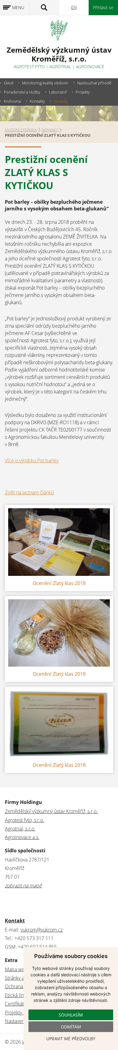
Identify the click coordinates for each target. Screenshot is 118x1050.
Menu (18, 7)
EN (74, 7)
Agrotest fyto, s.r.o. (24, 820)
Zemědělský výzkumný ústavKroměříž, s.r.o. (59, 54)
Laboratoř (58, 92)
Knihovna (12, 101)
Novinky (61, 101)
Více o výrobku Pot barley (32, 460)
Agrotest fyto (29, 66)
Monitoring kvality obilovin (45, 83)
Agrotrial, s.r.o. (20, 828)
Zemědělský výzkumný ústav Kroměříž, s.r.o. (51, 811)
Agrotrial (60, 66)
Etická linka (17, 995)
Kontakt (15, 920)
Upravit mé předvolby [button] (70, 1038)
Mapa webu (17, 969)
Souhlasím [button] (71, 1015)
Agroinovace (90, 66)
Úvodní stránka (21, 129)
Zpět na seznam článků (29, 492)
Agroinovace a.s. (22, 837)
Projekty (83, 92)
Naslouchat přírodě (94, 83)
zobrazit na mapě (23, 885)
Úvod (8, 83)
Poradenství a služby (22, 92)
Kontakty (37, 101)
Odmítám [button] (71, 1027)
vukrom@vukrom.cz (42, 929)
